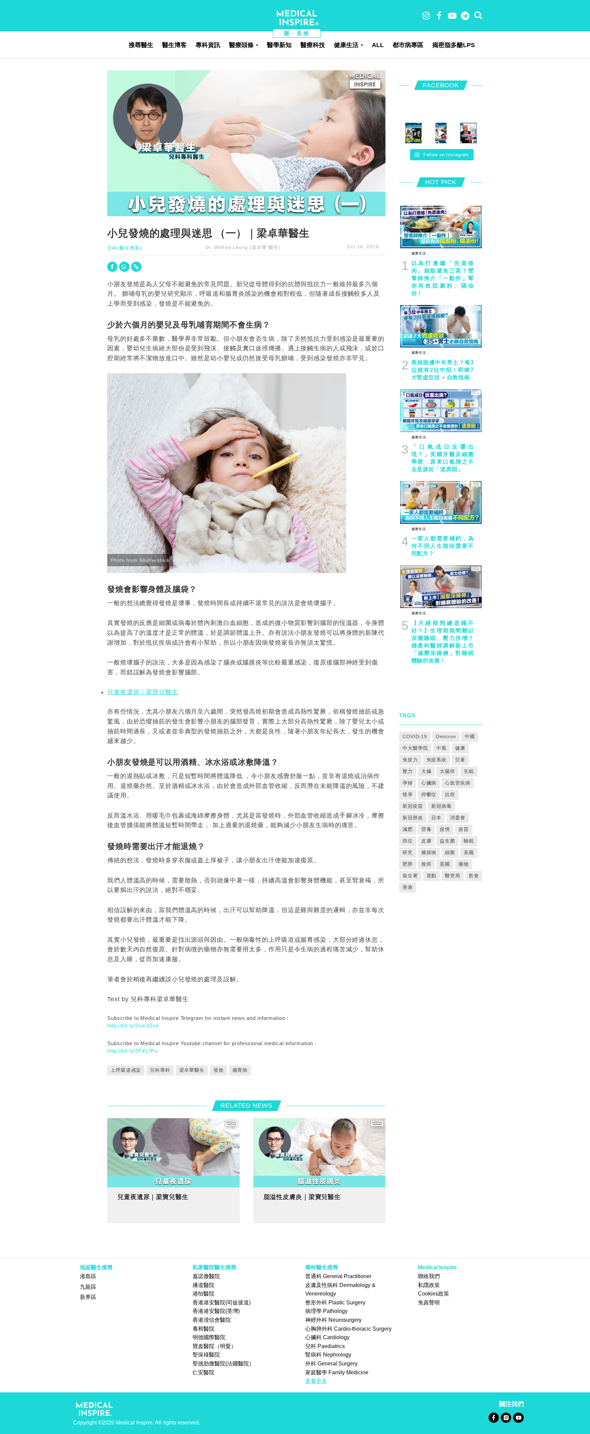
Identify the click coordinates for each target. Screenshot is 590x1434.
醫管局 (452, 875)
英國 (445, 864)
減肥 (408, 829)
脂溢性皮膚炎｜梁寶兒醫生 (302, 1196)
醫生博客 (174, 45)
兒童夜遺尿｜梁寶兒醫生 (142, 692)
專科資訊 (208, 45)
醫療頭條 (241, 45)
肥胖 (408, 864)
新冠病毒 (441, 806)
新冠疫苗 (413, 806)
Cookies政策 (433, 1294)
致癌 (426, 864)
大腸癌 (447, 771)
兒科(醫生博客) (124, 248)
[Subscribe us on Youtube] (518, 1417)
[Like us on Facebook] (493, 1417)
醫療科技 (312, 45)
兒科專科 (160, 1070)
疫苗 (464, 829)
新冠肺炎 (413, 817)
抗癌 (450, 794)
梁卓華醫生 (192, 1070)
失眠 (469, 771)
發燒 (218, 1070)
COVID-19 (415, 736)
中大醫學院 (415, 748)
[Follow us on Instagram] (506, 1417)
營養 (426, 829)
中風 (441, 748)
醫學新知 (279, 45)
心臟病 (429, 783)
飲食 (474, 875)
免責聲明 (429, 1302)
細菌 (450, 852)
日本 (436, 817)
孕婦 (408, 783)
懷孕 (408, 794)
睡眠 (469, 841)
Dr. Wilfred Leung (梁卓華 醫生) (243, 247)
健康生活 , (420, 253)
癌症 (408, 841)
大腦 (426, 771)
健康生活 (346, 45)
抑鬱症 (429, 794)
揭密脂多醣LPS (453, 45)
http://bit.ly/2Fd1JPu (132, 1051)
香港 (408, 887)
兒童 (460, 759)
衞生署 (410, 875)
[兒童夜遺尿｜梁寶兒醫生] (173, 1152)
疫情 (445, 829)
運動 (431, 875)
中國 (470, 736)
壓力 (408, 771)
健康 (460, 748)
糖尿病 (429, 852)
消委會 (457, 817)
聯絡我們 (429, 1276)
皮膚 (426, 841)
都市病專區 (408, 45)
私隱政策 (429, 1285)
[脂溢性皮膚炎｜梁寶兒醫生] (319, 1152)
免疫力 (410, 759)
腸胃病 (240, 1070)
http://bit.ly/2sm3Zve (132, 1025)
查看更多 (316, 1381)
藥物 (464, 864)
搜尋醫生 (141, 45)
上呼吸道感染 (126, 1070)
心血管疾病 (457, 783)
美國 (469, 852)
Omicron (446, 736)
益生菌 (447, 841)
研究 (408, 852)
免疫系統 (436, 759)
